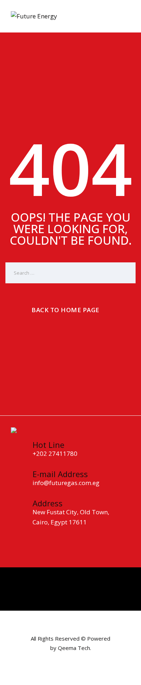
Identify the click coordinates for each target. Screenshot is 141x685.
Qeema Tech (74, 647)
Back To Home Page (65, 310)
